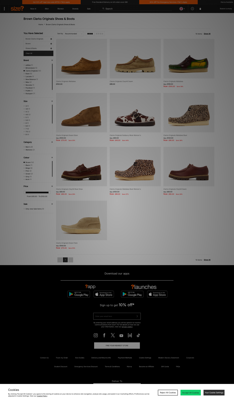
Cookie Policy (42, 396)
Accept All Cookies (190, 393)
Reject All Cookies (168, 392)
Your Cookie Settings (214, 392)
